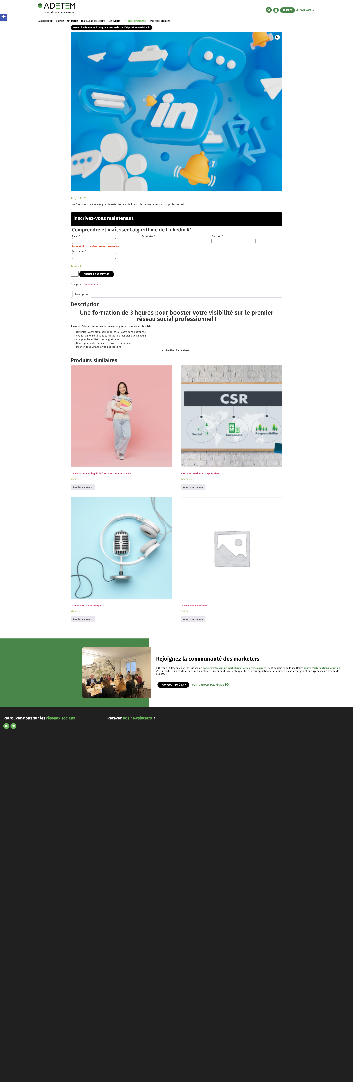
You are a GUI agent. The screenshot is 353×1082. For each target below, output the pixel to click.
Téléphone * (79, 251)
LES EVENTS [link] (114, 21)
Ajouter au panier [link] (83, 487)
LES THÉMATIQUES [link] (137, 21)
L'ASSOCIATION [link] (45, 21)
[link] (3, 17)
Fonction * (217, 236)
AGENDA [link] (60, 21)
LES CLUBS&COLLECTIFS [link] (93, 21)
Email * (76, 236)
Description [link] (81, 294)
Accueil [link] (76, 27)
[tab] (81, 294)
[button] (269, 10)
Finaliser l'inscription (96, 274)
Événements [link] (89, 27)
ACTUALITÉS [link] (72, 21)
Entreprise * (148, 236)
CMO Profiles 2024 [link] (160, 21)
